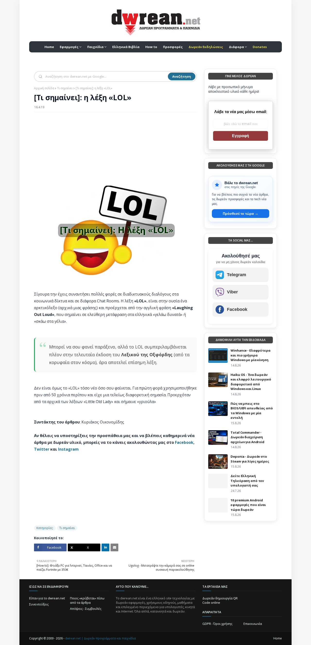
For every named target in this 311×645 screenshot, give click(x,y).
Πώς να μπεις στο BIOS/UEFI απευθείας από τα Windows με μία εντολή (252, 410)
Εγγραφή (240, 136)
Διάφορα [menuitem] (236, 47)
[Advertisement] (115, 151)
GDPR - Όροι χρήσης (217, 623)
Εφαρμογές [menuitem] (69, 47)
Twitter (41, 449)
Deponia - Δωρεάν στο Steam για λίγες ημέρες (250, 458)
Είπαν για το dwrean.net (47, 598)
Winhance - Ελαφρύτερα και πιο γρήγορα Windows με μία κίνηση (250, 355)
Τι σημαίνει (65, 88)
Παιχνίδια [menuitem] (95, 47)
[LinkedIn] (105, 547)
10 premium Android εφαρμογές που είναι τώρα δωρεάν (248, 505)
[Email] (114, 547)
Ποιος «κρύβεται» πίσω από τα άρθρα (87, 600)
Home (277, 638)
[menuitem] (206, 46)
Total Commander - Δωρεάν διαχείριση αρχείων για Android (247, 437)
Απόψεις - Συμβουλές (85, 608)
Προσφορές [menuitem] (173, 47)
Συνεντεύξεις (39, 604)
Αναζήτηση (181, 76)
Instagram (68, 449)
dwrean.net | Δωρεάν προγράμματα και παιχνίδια (100, 638)
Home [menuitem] (49, 47)
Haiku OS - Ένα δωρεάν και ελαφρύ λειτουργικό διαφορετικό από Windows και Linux (251, 381)
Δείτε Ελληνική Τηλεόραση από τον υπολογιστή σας (247, 481)
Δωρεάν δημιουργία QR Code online (220, 600)
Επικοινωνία (252, 623)
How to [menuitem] (151, 47)
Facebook (184, 442)
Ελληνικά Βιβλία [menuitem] (125, 47)
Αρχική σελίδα (44, 88)
